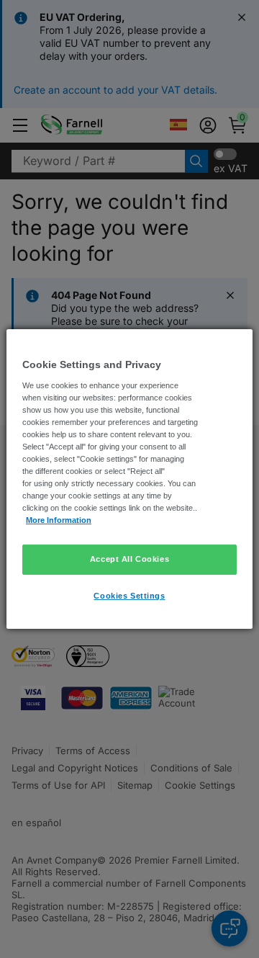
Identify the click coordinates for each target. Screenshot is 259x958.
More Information (58, 520)
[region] (129, 479)
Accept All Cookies (129, 559)
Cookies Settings (129, 595)
